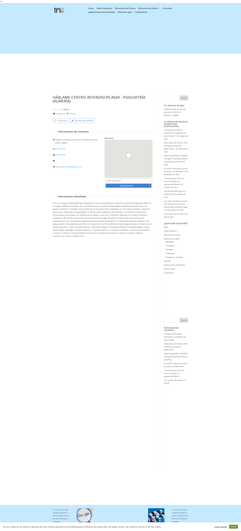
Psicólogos (170, 245)
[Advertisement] (120, 36)
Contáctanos (140, 12)
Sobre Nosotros (104, 8)
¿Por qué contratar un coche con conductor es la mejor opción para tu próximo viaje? (176, 204)
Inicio (91, 8)
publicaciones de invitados (101, 12)
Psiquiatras (170, 253)
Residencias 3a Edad (174, 257)
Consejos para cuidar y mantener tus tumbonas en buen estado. (175, 133)
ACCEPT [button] (233, 526)
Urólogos (169, 249)
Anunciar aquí (125, 12)
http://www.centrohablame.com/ (68, 167)
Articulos (167, 8)
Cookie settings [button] (220, 527)
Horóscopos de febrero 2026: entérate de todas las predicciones (176, 146)
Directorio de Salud (148, 8)
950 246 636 (60, 148)
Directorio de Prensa (125, 8)
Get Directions (126, 185)
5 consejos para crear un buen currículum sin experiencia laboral (174, 181)
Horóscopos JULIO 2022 (174, 214)
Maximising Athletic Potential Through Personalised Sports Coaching (175, 158)
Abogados (170, 241)
